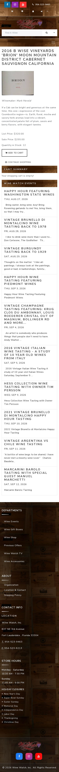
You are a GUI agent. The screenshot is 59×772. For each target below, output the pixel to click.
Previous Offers (13, 545)
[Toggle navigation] (53, 42)
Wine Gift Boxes (13, 529)
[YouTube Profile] (23, 5)
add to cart (15, 152)
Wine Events (11, 521)
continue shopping (19, 162)
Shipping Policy (12, 595)
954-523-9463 (42, 4)
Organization (11, 584)
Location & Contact (15, 590)
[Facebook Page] (7, 5)
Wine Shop (10, 537)
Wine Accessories (14, 561)
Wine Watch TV (13, 553)
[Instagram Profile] (15, 5)
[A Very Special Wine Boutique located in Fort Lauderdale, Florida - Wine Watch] (29, 24)
